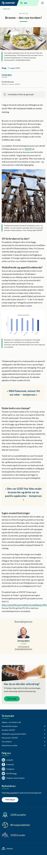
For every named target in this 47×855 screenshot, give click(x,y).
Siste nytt (6, 9)
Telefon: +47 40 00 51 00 (11, 722)
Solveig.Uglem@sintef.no (23, 649)
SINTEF (28, 149)
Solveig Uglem (7, 75)
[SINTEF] (8, 3)
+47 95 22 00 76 (23, 647)
